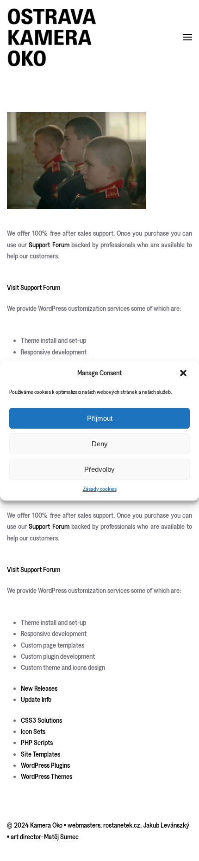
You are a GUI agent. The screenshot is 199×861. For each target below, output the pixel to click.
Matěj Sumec (61, 837)
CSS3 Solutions (41, 720)
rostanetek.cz (121, 825)
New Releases (39, 688)
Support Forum (49, 245)
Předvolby (99, 469)
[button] (184, 373)
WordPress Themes (46, 776)
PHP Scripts (37, 742)
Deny (100, 444)
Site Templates (40, 754)
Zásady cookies (100, 489)
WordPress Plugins (45, 765)
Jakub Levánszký (166, 825)
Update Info (36, 699)
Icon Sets (33, 731)
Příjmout (99, 418)
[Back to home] (52, 37)
